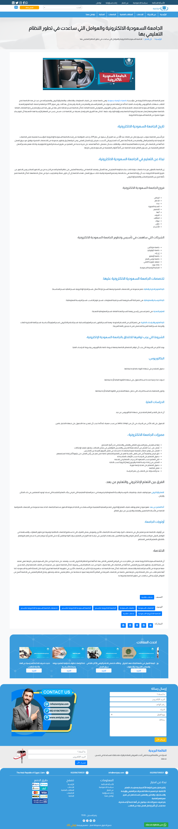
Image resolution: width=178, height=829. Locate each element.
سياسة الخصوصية (140, 3)
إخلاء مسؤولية (111, 3)
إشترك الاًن (81, 763)
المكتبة (101, 14)
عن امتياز (125, 3)
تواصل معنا (90, 14)
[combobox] (62, 7)
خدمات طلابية (147, 597)
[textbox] (62, 7)
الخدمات (140, 14)
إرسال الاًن (160, 739)
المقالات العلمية (126, 14)
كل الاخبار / (147, 39)
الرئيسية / (158, 39)
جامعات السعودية (127, 608)
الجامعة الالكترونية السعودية (149, 614)
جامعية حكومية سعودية (117, 100)
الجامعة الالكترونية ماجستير (105, 608)
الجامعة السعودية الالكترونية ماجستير (76, 608)
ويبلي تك (71, 824)
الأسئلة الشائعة (158, 3)
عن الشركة (151, 14)
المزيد (141, 671)
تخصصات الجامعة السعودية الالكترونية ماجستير (39, 608)
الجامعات (112, 14)
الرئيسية (163, 14)
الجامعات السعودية (146, 608)
